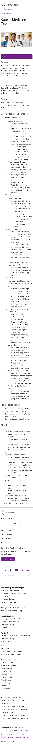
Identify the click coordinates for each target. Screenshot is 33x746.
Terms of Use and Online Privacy (15, 715)
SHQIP (26, 731)
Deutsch (21, 734)
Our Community (9, 700)
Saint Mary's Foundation (10, 622)
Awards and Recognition (10, 590)
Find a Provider (8, 559)
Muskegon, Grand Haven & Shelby (13, 619)
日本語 (10, 738)
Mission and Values (8, 599)
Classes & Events (7, 668)
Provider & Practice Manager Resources (15, 636)
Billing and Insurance (8, 665)
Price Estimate (6, 680)
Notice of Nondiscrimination (14, 709)
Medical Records (7, 674)
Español (4, 731)
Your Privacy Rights (10, 718)
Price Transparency (8, 683)
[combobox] (16, 575)
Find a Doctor (6, 530)
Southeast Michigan (8, 625)
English (21, 727)
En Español (5, 686)
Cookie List (25, 718)
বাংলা (8, 734)
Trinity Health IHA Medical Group (13, 608)
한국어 (3, 734)
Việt (20, 731)
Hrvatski (26, 738)
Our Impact (23, 700)
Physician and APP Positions (11, 654)
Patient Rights (8, 712)
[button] (30, 5)
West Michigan (6, 642)
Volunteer (4, 628)
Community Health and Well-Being (13, 593)
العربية (10, 731)
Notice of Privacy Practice (13, 706)
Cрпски (11, 741)
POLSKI (13, 734)
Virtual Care (5, 689)
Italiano (4, 738)
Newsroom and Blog (8, 602)
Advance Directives (8, 662)
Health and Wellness (8, 671)
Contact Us (5, 596)
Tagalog (4, 741)
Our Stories (7, 703)
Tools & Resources (7, 542)
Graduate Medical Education (11, 651)
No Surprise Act (7, 605)
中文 (15, 731)
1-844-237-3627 (6, 518)
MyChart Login (6, 677)
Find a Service (6, 538)
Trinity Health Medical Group (11, 611)
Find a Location (6, 534)
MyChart (16, 523)
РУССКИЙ (17, 738)
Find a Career (6, 648)
